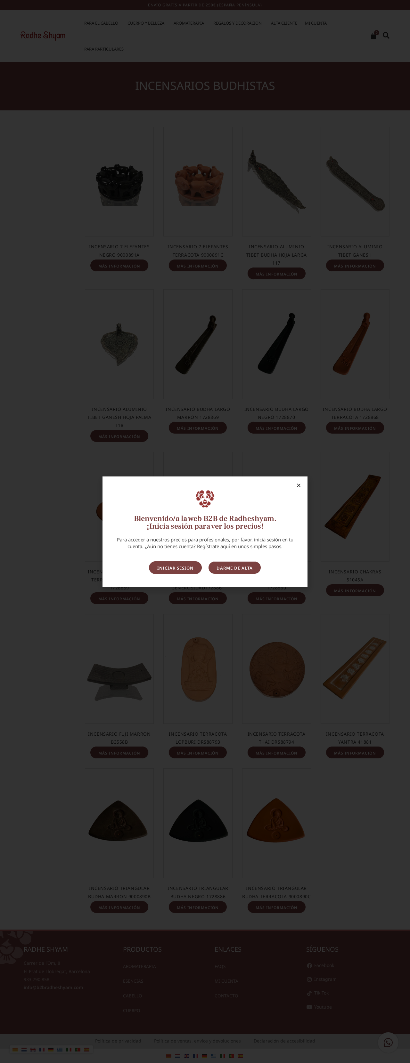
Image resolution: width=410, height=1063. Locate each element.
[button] (298, 485)
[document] (205, 531)
